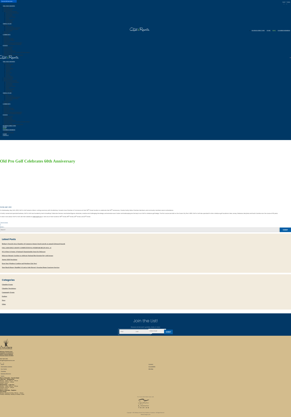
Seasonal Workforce (8, 38)
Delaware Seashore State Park (13, 27)
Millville (8, 71)
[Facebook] (283, 3)
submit (285, 230)
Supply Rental (9, 22)
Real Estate (6, 37)
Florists (7, 18)
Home (2, 364)
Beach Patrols (9, 30)
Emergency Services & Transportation (13, 42)
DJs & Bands (9, 21)
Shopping (6, 33)
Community (7, 34)
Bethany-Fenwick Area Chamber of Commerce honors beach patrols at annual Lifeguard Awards (33, 244)
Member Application (9, 132)
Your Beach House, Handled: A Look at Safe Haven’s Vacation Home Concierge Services (30, 267)
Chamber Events (8, 48)
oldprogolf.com (37, 217)
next (2, 226)
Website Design (144, 414)
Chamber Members (284, 30)
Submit (168, 332)
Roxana (7, 74)
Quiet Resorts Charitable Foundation (12, 44)
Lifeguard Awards (8, 53)
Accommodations (8, 10)
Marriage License (10, 19)
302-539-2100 (4, 359)
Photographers (9, 15)
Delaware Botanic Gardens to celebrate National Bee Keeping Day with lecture (27, 255)
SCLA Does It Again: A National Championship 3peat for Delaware (23, 251)
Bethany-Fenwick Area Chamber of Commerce (145, 412)
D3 (149, 414)
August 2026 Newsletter (9, 259)
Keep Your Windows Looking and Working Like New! (19, 263)
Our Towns (6, 7)
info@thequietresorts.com (7, 360)
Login (284, 2)
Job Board (6, 36)
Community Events (8, 47)
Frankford (8, 69)
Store (269, 30)
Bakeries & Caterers (10, 17)
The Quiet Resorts (9, 6)
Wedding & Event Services (12, 12)
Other (4, 304)
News (274, 30)
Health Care (7, 41)
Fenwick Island (9, 68)
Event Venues (9, 14)
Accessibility (152, 366)
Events (5, 45)
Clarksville (8, 65)
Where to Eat (7, 32)
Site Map (151, 369)
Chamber (3, 371)
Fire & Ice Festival (8, 49)
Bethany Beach (9, 26)
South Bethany (9, 76)
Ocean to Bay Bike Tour (10, 51)
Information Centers (8, 8)
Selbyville (8, 75)
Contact (288, 2)
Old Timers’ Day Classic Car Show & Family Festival (17, 52)
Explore (4, 296)
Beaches (6, 25)
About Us (6, 131)
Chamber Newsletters (9, 288)
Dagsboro (8, 67)
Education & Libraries (9, 40)
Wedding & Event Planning (10, 11)
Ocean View (9, 72)
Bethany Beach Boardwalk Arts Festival (13, 55)
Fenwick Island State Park (12, 29)
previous (4, 222)
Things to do (7, 23)
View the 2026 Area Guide (6, 1)
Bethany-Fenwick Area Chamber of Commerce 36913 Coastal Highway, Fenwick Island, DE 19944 (6, 353)
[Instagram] (286, 3)
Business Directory (258, 30)
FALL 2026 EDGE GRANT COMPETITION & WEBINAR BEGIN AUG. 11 (26, 248)
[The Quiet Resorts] (141, 30)
